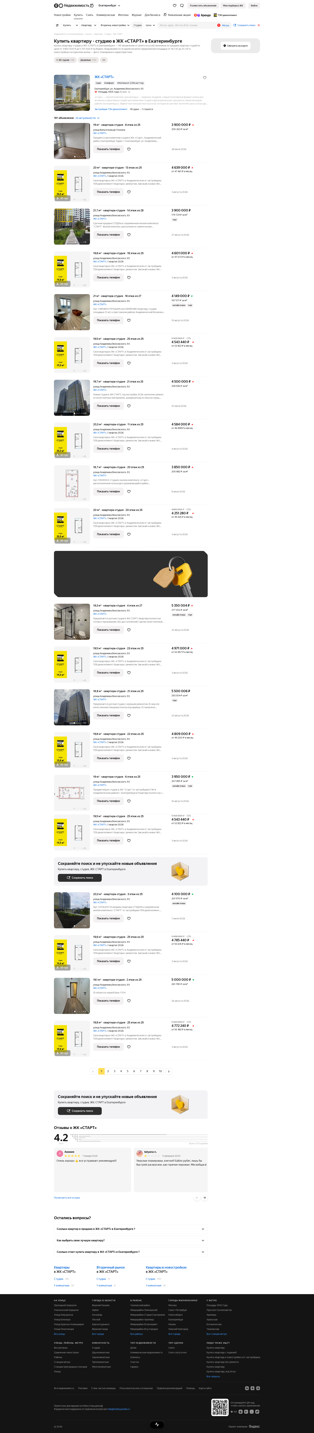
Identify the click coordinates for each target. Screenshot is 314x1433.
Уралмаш (211, 1314)
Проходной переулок (65, 1305)
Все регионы (61, 1347)
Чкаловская (213, 1329)
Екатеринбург (175, 1319)
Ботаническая (214, 1324)
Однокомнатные (101, 1357)
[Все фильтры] (57, 25)
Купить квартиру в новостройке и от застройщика (233, 1357)
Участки (134, 1362)
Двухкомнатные (101, 1352)
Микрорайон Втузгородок (144, 1329)
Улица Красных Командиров (69, 1324)
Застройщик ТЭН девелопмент (111, 109)
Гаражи (134, 1366)
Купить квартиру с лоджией (221, 1352)
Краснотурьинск (101, 1324)
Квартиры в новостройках (166, 1267)
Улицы (57, 1371)
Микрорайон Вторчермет (143, 1324)
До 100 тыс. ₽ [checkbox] (133, 578)
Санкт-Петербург (177, 1310)
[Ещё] (104, 60)
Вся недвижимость (64, 1388)
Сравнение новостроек (66, 1352)
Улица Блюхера (62, 1319)
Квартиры (62, 1267)
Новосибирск (175, 1314)
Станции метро (62, 1362)
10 (160, 1071)
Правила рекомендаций (169, 1388)
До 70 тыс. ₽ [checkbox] (111, 578)
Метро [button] (225, 25)
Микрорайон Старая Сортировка (147, 1314)
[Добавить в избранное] (205, 78)
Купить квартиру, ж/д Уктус (221, 1371)
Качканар (97, 1314)
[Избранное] (175, 6)
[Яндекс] (254, 1426)
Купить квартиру (216, 1347)
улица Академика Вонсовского (109, 172)
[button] (182, 6)
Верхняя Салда (100, 1329)
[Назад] (197, 1197)
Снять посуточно (177, 1352)
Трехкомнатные (100, 1362)
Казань (172, 1324)
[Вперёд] (204, 1197)
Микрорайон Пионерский (143, 1310)
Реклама (82, 1388)
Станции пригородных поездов (70, 1366)
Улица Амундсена (63, 1314)
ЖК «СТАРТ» (99, 133)
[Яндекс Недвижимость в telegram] (258, 1388)
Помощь (190, 1388)
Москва (172, 1305)
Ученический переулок (66, 1310)
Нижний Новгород (178, 1329)
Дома (133, 1347)
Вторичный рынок (111, 1267)
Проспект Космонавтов (219, 1310)
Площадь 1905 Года (217, 1305)
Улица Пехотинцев (64, 1329)
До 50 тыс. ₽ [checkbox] (90, 578)
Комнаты (135, 1357)
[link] (254, 6)
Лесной (96, 1319)
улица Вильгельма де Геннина (109, 130)
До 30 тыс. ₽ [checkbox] (68, 578)
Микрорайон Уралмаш (142, 1319)
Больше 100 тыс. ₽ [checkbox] (72, 588)
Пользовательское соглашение (136, 1388)
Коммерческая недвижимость (146, 1352)
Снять (171, 1347)
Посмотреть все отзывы (67, 1197)
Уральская (212, 1319)
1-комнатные (62, 1285)
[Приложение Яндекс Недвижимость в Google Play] (246, 1411)
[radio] (108, 1071)
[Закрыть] (258, 25)
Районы (58, 1357)
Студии (58, 1279)
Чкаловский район (140, 1305)
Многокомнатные (101, 1366)
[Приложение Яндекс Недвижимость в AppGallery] (252, 1411)
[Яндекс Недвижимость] (74, 5)
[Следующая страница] (168, 1071)
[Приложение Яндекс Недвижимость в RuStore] (257, 1411)
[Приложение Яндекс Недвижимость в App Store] (241, 1411)
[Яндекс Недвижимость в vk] (247, 1388)
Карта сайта (205, 1388)
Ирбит (95, 1310)
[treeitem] (63, 15)
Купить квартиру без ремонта (223, 1362)
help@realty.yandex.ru (119, 1409)
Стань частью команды (103, 1388)
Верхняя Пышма (100, 1305)
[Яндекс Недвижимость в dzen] (252, 1388)
